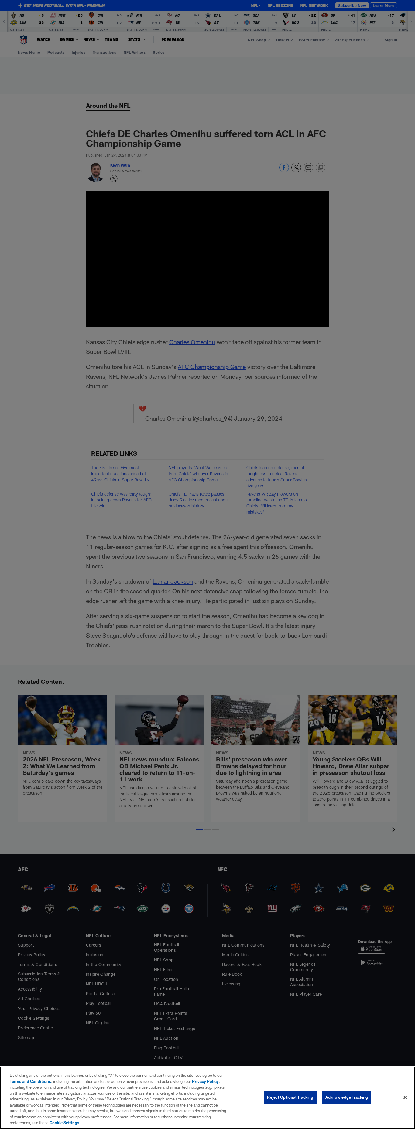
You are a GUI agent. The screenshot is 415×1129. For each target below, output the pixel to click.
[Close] (405, 1097)
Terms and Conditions (30, 1081)
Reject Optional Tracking (290, 1097)
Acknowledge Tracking (346, 1097)
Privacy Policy (205, 1081)
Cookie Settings (64, 1122)
